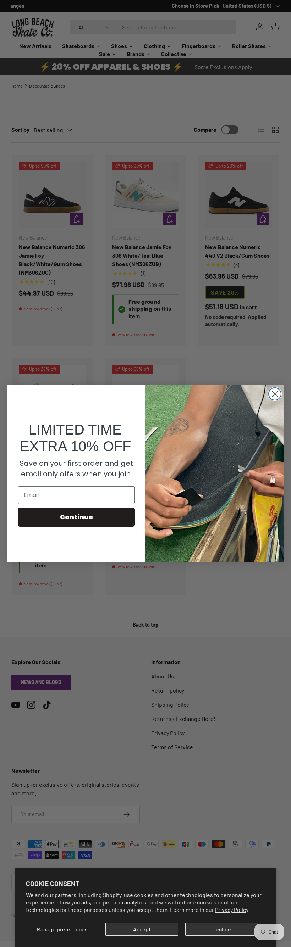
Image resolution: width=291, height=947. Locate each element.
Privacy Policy (231, 909)
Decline (221, 929)
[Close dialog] (275, 394)
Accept (142, 929)
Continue (76, 516)
